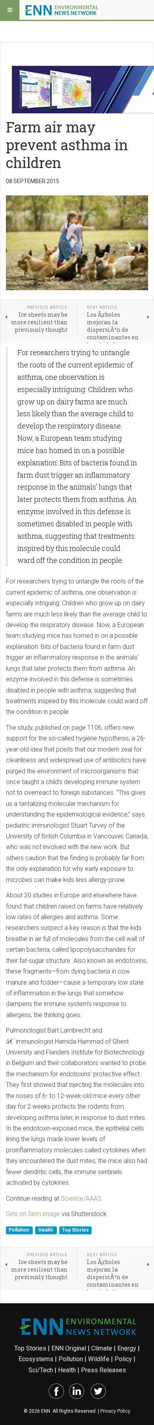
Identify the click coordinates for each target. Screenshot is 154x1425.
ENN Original (68, 1348)
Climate (101, 1348)
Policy (123, 1359)
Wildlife (98, 1359)
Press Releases (103, 1370)
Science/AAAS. (82, 1198)
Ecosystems (36, 1359)
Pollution (19, 1230)
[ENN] (62, 10)
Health (46, 1230)
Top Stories (75, 1230)
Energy (126, 1348)
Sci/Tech (40, 1370)
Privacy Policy (115, 1411)
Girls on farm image (33, 1214)
